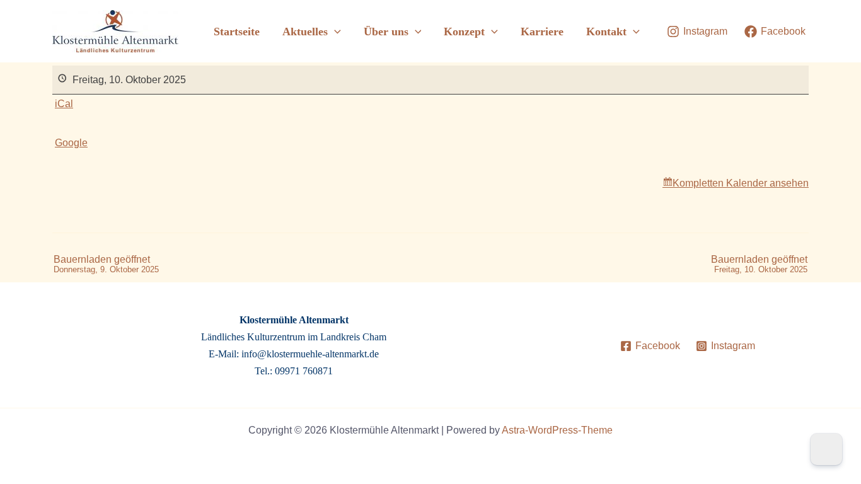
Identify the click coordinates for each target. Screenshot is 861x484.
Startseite (237, 31)
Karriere (542, 31)
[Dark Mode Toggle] (826, 449)
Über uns (386, 31)
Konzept (464, 31)
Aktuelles (305, 31)
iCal (64, 103)
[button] (334, 31)
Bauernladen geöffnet (106, 264)
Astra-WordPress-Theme (557, 430)
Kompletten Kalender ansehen (741, 183)
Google (71, 142)
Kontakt (606, 31)
